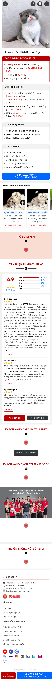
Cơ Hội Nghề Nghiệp (11, 613)
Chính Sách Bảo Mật (11, 636)
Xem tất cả (14, 418)
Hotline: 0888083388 (15, 586)
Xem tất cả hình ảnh (26, 453)
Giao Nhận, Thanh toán (12, 631)
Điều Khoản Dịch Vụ (11, 640)
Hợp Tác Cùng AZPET (12, 617)
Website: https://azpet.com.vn (19, 589)
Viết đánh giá (37, 418)
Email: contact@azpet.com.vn (18, 591)
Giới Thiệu (7, 608)
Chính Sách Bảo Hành (12, 627)
